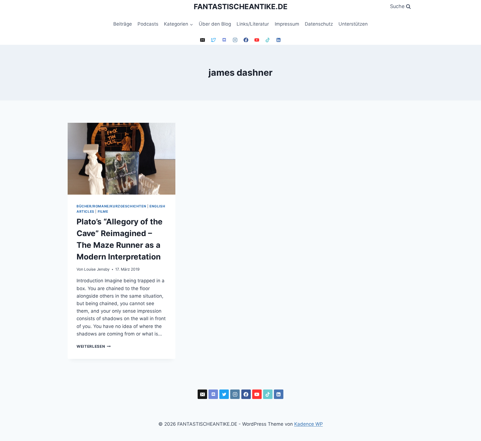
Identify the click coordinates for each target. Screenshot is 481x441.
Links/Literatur (253, 24)
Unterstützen (353, 24)
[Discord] (224, 40)
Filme (103, 211)
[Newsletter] (202, 40)
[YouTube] (257, 40)
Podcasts (148, 24)
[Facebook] (246, 40)
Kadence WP (308, 424)
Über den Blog (215, 24)
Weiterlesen (94, 346)
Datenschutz (319, 24)
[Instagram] (235, 40)
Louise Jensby (97, 269)
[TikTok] (268, 40)
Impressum (287, 24)
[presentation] (121, 159)
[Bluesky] (213, 40)
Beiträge (122, 24)
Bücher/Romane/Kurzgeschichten (111, 206)
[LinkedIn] (278, 40)
